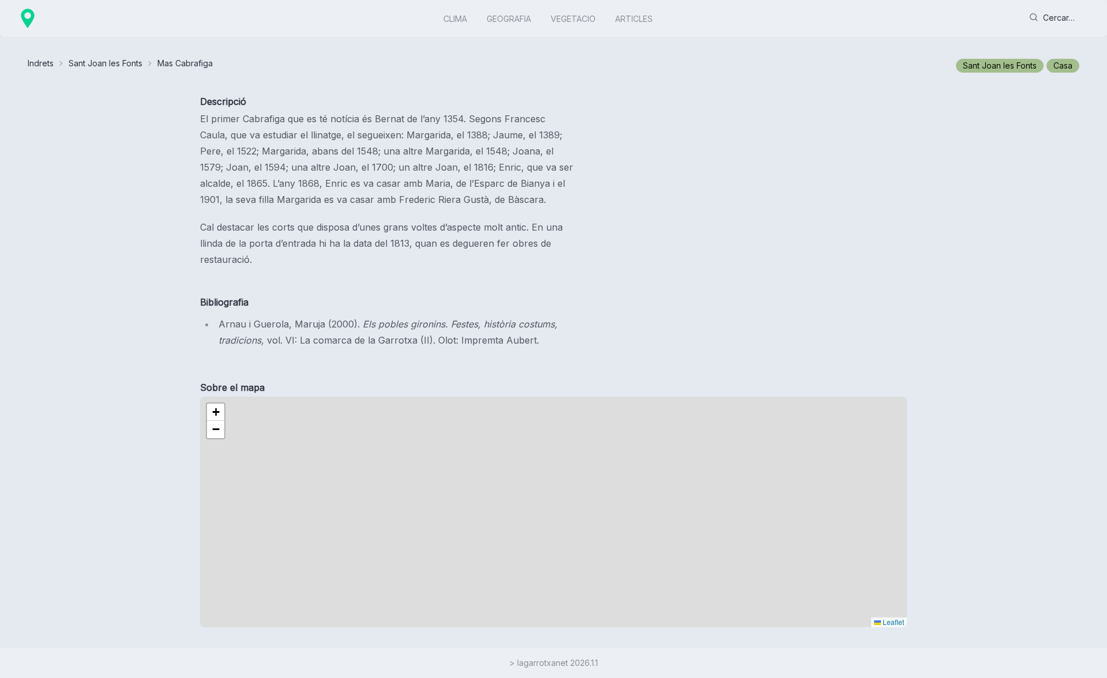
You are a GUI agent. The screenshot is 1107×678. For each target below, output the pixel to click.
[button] (215, 412)
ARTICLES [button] (634, 19)
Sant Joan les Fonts (105, 63)
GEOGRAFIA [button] (509, 19)
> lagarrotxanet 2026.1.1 (553, 663)
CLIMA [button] (455, 19)
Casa (1062, 65)
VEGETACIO (573, 19)
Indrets (41, 63)
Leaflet (892, 622)
